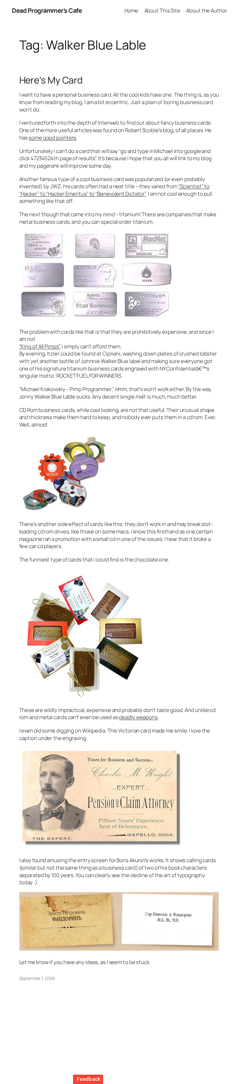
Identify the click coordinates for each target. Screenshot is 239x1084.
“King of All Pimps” (39, 346)
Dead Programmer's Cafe (47, 10)
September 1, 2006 (37, 978)
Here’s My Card (51, 80)
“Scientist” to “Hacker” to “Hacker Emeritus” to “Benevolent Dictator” (114, 190)
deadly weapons (138, 717)
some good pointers (52, 137)
